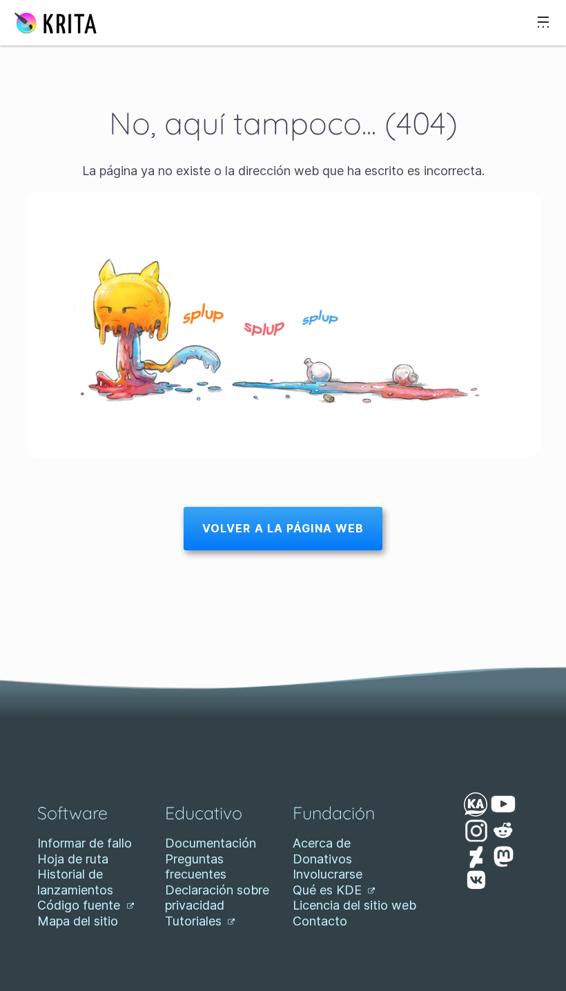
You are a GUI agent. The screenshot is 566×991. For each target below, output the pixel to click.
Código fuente (80, 905)
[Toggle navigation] (543, 22)
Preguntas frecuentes (195, 867)
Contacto (320, 921)
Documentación (210, 843)
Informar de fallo (84, 843)
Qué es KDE (329, 890)
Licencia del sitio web (354, 905)
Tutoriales (195, 921)
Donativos (322, 859)
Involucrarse (327, 874)
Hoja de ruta (72, 859)
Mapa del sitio (77, 921)
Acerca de (322, 843)
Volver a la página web (283, 528)
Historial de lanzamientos (75, 882)
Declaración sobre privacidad (217, 898)
